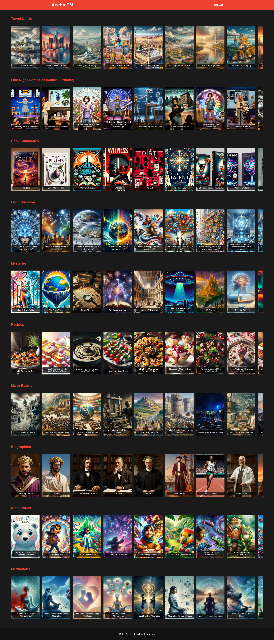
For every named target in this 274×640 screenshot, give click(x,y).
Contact (218, 5)
